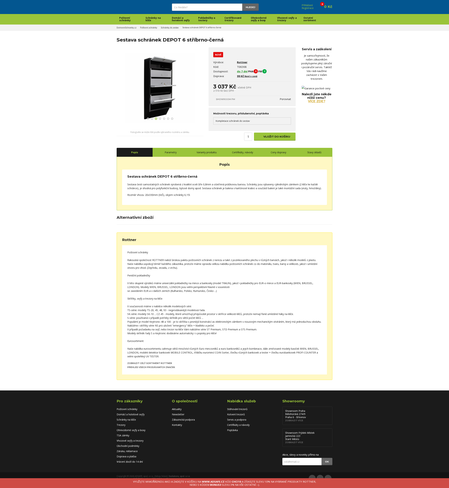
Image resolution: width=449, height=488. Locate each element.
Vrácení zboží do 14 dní (130, 461)
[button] (120, 88)
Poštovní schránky (125, 19)
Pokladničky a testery (206, 19)
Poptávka (232, 430)
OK (327, 461)
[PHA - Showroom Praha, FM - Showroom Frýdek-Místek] (269, 71)
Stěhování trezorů (237, 409)
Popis (134, 152)
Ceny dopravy (278, 152)
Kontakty (177, 425)
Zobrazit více (294, 420)
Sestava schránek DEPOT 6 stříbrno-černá (201, 27)
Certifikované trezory (233, 19)
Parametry (171, 152)
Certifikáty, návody (242, 152)
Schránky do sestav (170, 27)
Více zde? (316, 101)
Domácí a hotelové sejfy (181, 19)
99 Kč (247, 76)
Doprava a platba (126, 456)
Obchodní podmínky (128, 446)
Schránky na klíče (153, 19)
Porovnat (285, 99)
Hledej (250, 7)
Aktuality (177, 409)
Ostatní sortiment (309, 19)
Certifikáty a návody (238, 425)
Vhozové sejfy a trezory (287, 19)
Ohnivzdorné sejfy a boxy (258, 19)
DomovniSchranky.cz (126, 27)
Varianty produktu (207, 152)
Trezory (121, 425)
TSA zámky (123, 435)
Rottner (242, 62)
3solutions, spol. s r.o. (179, 476)
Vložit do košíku (276, 136)
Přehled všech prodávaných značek (151, 367)
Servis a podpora (236, 419)
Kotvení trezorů (236, 414)
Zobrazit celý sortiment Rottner (149, 363)
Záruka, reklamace (127, 451)
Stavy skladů (314, 152)
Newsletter (178, 414)
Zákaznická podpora (183, 419)
